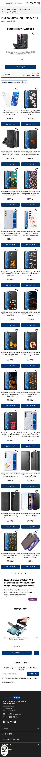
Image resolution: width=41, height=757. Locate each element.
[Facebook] (4, 721)
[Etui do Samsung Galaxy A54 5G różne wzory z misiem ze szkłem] (10, 421)
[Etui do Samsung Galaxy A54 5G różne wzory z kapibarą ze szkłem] (10, 380)
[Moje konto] (35, 3)
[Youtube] (11, 721)
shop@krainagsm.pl (13, 714)
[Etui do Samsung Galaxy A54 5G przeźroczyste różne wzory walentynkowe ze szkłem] (10, 461)
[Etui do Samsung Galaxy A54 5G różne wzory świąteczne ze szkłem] (10, 541)
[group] (20, 50)
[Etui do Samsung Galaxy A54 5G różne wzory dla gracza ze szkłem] (10, 300)
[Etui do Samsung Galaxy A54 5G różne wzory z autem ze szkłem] (30, 300)
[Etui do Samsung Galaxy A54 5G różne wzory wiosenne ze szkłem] (30, 99)
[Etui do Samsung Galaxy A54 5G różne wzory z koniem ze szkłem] (30, 340)
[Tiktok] (15, 721)
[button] (3, 3)
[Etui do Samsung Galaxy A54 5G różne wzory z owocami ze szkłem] (10, 340)
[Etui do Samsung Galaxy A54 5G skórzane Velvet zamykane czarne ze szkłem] (10, 501)
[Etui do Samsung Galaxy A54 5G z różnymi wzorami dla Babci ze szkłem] (30, 179)
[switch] (4, 754)
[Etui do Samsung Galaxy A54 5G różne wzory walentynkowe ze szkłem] (30, 139)
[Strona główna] (9, 3)
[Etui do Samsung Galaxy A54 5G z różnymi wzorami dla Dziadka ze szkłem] (10, 179)
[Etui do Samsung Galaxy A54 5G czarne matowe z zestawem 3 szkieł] (30, 501)
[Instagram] (8, 721)
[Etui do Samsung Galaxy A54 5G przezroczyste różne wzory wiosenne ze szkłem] (30, 421)
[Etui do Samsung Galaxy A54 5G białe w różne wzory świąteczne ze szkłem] (30, 219)
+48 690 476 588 (12, 717)
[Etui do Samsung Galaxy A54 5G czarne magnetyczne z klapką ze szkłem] (30, 461)
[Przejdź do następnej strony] (30, 573)
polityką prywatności (8, 682)
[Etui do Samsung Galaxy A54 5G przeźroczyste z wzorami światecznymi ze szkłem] (10, 219)
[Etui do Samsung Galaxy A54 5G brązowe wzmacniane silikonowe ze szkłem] (30, 541)
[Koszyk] (38, 3)
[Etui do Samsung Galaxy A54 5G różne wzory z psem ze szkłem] (30, 260)
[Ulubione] (31, 3)
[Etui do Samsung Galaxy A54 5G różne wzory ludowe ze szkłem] (30, 380)
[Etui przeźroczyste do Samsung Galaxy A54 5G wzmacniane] (10, 99)
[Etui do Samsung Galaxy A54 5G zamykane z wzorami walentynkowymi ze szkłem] (10, 139)
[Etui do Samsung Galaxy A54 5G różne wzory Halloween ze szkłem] (10, 260)
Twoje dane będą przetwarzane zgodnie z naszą (20, 680)
